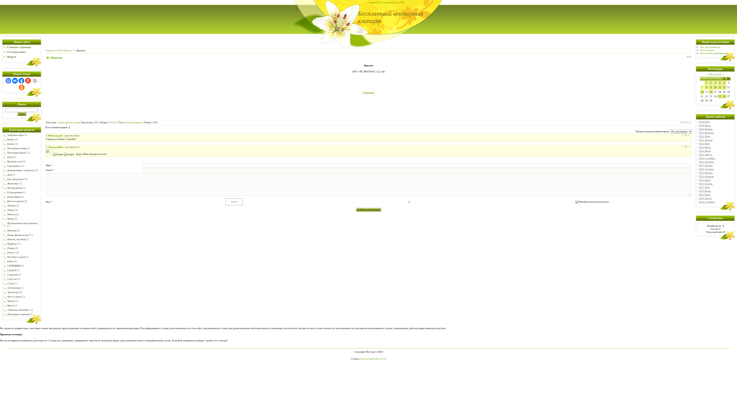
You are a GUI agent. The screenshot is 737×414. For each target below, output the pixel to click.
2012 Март (705, 136)
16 (710, 92)
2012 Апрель (706, 140)
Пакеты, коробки (16, 239)
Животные (13, 183)
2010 (59, 50)
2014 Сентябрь (707, 201)
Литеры (11, 205)
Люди (10, 210)
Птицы (11, 248)
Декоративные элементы (20, 170)
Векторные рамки (16, 148)
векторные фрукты (133, 122)
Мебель (11, 214)
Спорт (10, 283)
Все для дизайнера (710, 47)
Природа (12, 243)
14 (702, 92)
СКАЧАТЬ (368, 93)
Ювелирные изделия (18, 314)
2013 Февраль (706, 176)
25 (719, 96)
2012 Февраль (706, 132)
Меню (10, 218)
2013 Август (705, 198)
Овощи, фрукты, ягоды (17, 235)
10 (715, 87)
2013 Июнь (705, 191)
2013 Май (704, 187)
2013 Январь (706, 172)
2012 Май (704, 143)
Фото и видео (14, 296)
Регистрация (384, 2)
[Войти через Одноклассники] (22, 87)
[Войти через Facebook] (21, 81)
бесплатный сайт (369, 358)
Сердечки (12, 274)
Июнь (67, 50)
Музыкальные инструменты (22, 223)
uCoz (383, 358)
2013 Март (705, 180)
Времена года (14, 161)
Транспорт (13, 292)
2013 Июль (705, 194)
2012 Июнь (705, 147)
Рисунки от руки (16, 256)
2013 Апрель (706, 183)
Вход (395, 2)
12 (724, 87)
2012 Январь (706, 129)
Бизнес (11, 139)
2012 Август (705, 154)
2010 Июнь (705, 125)
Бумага (11, 143)
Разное (11, 252)
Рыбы (10, 261)
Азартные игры (15, 135)
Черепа (11, 301)
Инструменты (14, 187)
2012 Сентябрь (707, 158)
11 (719, 87)
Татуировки (13, 287)
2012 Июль (705, 151)
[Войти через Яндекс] (28, 81)
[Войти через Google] (35, 81)
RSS (402, 2)
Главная (372, 2)
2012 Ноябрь (706, 165)
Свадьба (11, 270)
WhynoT (113, 122)
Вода (10, 157)
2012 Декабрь (706, 169)
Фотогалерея (707, 50)
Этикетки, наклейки (17, 309)
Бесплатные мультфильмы (714, 53)
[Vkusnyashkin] (49, 154)
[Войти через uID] (8, 81)
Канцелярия (13, 196)
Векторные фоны (16, 152)
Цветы (10, 305)
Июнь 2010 (715, 74)
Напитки (12, 230)
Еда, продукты (15, 179)
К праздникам (14, 192)
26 (724, 96)
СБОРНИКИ (13, 265)
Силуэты (12, 279)
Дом (9, 174)
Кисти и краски (15, 201)
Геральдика (13, 165)
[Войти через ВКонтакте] (15, 81)
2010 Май (704, 121)
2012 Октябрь (706, 161)
